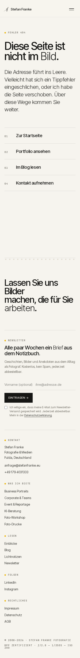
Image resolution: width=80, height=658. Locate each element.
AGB (7, 621)
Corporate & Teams (17, 498)
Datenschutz (13, 615)
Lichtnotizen (13, 556)
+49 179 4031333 (16, 472)
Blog (7, 550)
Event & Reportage (17, 504)
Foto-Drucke (13, 524)
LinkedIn (10, 582)
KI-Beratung (12, 511)
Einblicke (10, 543)
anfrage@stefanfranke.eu (22, 465)
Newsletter (11, 563)
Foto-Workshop (14, 517)
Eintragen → (18, 397)
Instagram (11, 589)
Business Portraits (16, 491)
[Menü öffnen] (71, 9)
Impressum (11, 608)
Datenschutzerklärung (38, 415)
